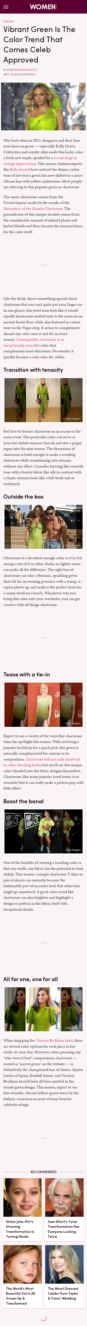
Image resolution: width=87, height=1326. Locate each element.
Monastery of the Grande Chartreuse (33, 208)
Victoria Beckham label (54, 1040)
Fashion (8, 21)
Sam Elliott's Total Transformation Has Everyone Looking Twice (63, 1229)
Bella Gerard (20, 169)
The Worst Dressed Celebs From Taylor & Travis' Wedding (63, 1293)
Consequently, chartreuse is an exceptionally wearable (33, 342)
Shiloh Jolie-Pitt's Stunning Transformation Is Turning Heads (20, 1229)
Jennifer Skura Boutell (22, 69)
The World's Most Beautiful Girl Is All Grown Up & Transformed (20, 1296)
